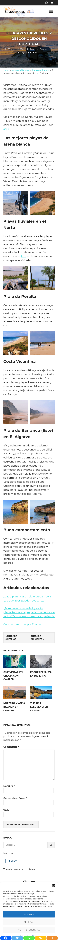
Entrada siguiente (36, 637)
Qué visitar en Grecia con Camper (13, 676)
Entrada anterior (11, 637)
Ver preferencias (29, 929)
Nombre (9, 786)
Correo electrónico (15, 798)
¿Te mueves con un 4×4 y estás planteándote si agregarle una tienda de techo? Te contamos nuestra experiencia (29, 612)
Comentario (11, 747)
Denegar (29, 922)
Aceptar (29, 914)
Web (6, 810)
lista (23, 256)
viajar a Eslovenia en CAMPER (39, 707)
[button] (53, 885)
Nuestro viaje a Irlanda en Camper (14, 707)
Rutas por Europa (38, 49)
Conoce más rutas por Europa (22, 624)
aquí (6, 129)
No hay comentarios (28, 52)
